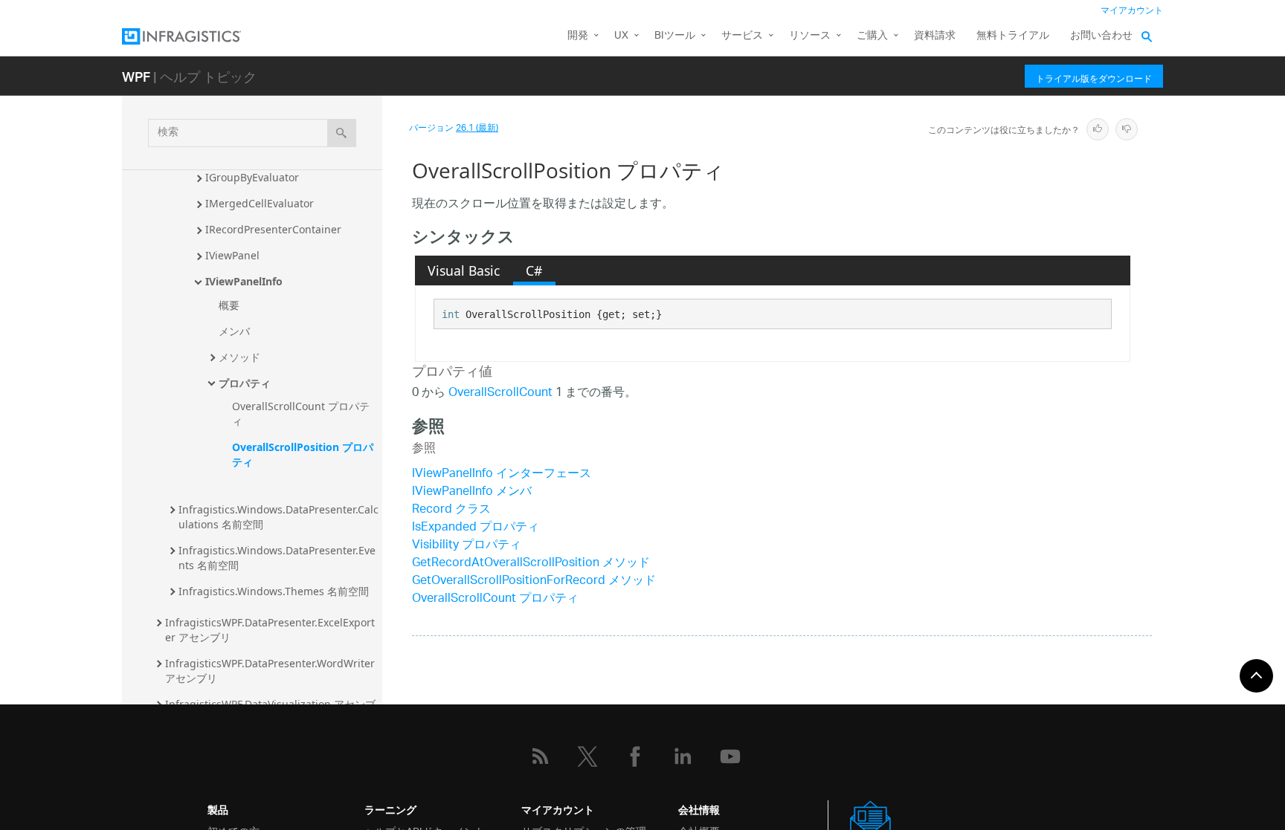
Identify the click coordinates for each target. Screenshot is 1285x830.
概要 (229, 305)
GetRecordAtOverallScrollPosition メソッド (531, 563)
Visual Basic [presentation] (464, 270)
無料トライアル (1012, 36)
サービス (742, 36)
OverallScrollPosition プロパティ (302, 454)
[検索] (341, 133)
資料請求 (935, 36)
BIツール (674, 36)
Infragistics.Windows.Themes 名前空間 (273, 591)
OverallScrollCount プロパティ (301, 413)
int (451, 314)
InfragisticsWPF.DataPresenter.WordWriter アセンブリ (271, 670)
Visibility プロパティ (466, 546)
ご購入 (872, 36)
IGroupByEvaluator (252, 177)
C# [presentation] (534, 270)
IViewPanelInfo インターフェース (501, 474)
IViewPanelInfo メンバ (472, 492)
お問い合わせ (1101, 36)
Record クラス (451, 510)
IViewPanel (232, 255)
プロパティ (245, 383)
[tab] (464, 270)
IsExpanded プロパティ (475, 528)
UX (621, 36)
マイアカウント (1132, 11)
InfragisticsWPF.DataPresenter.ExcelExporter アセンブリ (270, 629)
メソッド (239, 357)
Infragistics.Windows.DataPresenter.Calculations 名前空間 (278, 516)
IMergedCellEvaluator (259, 203)
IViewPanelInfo (244, 281)
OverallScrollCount (500, 393)
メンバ (234, 331)
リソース (810, 36)
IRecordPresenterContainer (273, 229)
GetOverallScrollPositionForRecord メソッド (534, 581)
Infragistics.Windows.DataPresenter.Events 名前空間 (277, 557)
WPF (136, 76)
